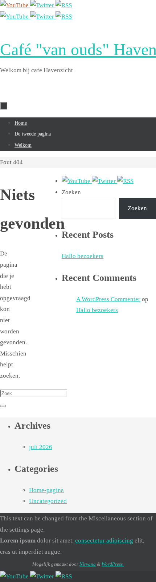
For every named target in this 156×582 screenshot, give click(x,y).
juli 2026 (40, 447)
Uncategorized (48, 501)
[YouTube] (15, 5)
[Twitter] (43, 5)
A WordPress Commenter (108, 299)
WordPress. (113, 564)
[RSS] (64, 5)
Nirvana (87, 564)
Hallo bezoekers (82, 256)
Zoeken (71, 192)
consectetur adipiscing (104, 540)
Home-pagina (46, 490)
